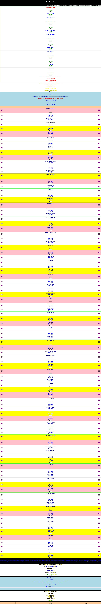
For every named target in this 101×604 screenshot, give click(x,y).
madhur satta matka (22, 560)
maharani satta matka (27, 560)
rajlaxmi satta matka (9, 561)
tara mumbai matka (42, 562)
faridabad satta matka (64, 560)
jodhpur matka (26, 562)
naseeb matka (53, 562)
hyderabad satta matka (24, 561)
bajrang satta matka (58, 561)
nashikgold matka (55, 559)
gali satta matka (94, 559)
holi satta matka (95, 560)
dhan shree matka (76, 562)
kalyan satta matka (54, 561)
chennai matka (61, 562)
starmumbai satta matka (14, 561)
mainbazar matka (60, 559)
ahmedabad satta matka (35, 561)
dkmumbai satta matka (68, 561)
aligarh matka (14, 559)
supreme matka (22, 559)
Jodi (1, 115)
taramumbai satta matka (47, 560)
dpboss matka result (70, 562)
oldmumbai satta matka (84, 561)
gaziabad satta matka (59, 560)
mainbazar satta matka (79, 561)
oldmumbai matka (64, 559)
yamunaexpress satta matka (82, 560)
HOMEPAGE (50, 600)
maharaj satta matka (17, 560)
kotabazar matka (68, 559)
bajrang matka (43, 559)
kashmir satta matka (63, 561)
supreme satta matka (30, 561)
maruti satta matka (12, 560)
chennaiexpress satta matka (70, 560)
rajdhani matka (2, 559)
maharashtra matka (86, 562)
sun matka (22, 562)
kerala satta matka (72, 559)
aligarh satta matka (20, 561)
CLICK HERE (50, 81)
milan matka (37, 562)
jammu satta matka (45, 561)
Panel (99, 115)
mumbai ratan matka (48, 562)
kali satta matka (86, 559)
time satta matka (4, 560)
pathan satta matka (8, 560)
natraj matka (91, 562)
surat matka (56, 562)
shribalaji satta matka (90, 559)
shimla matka (34, 562)
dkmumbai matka (51, 559)
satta (93, 561)
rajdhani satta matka (4, 561)
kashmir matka (47, 559)
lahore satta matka (87, 560)
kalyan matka (40, 559)
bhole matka (37, 559)
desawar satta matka (32, 560)
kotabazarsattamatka (90, 561)
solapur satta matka (36, 560)
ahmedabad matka (26, 559)
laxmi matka (30, 562)
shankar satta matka (77, 559)
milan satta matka (92, 560)
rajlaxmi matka (6, 559)
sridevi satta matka (81, 559)
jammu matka (34, 559)
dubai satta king (95, 561)
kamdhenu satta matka (40, 561)
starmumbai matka (10, 559)
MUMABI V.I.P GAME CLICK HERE (50, 81)
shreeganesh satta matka (42, 560)
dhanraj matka (95, 562)
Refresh (50, 11)
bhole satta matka (50, 561)
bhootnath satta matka (76, 560)
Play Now (50, 130)
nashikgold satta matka (73, 561)
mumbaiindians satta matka (54, 560)
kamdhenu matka (30, 559)
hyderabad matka (18, 559)
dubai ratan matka (81, 562)
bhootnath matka (65, 562)
